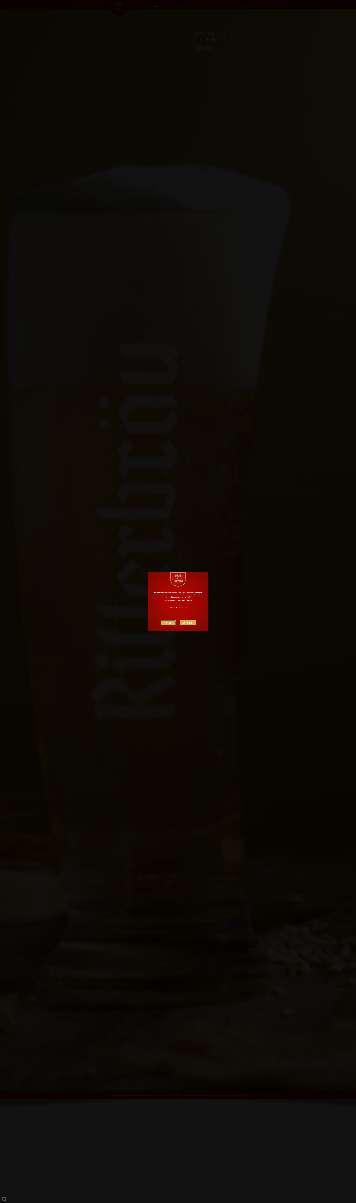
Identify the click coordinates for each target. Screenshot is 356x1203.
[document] (178, 601)
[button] (4, 1199)
